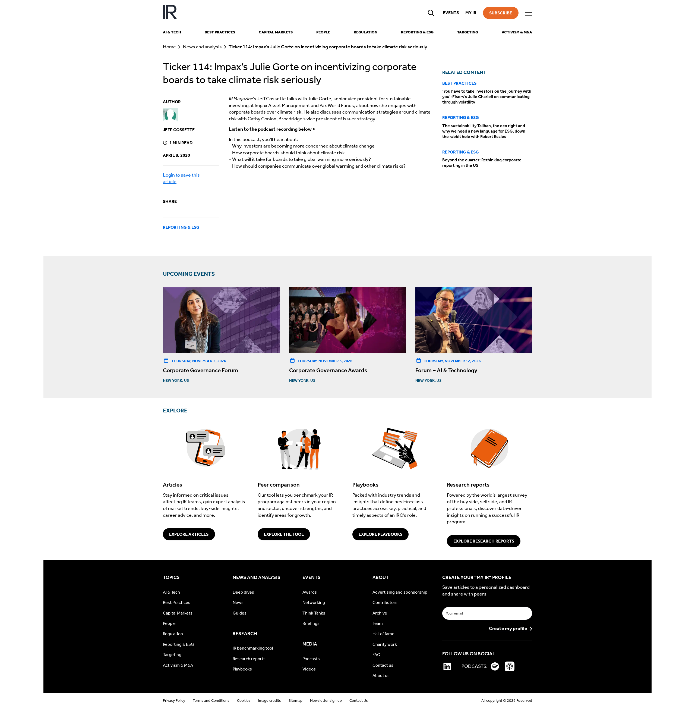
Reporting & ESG (181, 227)
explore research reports (483, 541)
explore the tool (284, 534)
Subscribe (500, 12)
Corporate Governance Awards (328, 370)
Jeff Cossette (179, 129)
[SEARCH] (431, 13)
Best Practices (459, 83)
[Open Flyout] (528, 12)
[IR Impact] (170, 13)
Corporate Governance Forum (200, 370)
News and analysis (202, 47)
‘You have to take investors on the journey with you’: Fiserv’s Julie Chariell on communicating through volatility (486, 97)
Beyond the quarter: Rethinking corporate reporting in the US (482, 162)
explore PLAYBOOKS (380, 534)
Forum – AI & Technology (446, 370)
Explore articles (188, 534)
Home (169, 47)
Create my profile (508, 628)
